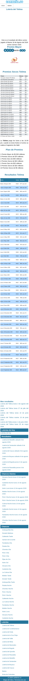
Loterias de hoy (5, 433)
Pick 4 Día (5, 553)
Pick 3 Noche (6, 595)
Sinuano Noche (7, 615)
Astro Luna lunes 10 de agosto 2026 (14, 488)
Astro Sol (5, 562)
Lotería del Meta (7, 642)
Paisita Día (5, 546)
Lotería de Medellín (8, 658)
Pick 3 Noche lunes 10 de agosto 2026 (15, 497)
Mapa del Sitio (8, 680)
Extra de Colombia (8, 674)
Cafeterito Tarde (7, 536)
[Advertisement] (14, 24)
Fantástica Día (7, 543)
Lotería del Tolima (14, 9)
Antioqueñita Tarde (8, 582)
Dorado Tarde (6, 579)
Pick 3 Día (5, 556)
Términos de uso (20, 680)
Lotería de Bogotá (8, 648)
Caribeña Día (6, 569)
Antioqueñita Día (7, 530)
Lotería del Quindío (8, 651)
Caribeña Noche (7, 618)
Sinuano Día (6, 566)
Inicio (3, 5)
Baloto (10, 5)
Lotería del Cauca (8, 668)
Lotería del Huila (7, 632)
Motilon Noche (7, 608)
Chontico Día (6, 549)
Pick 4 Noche (6, 592)
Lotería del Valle (7, 638)
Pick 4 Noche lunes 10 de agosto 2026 (15, 500)
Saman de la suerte (8, 539)
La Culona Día (7, 572)
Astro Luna (6, 611)
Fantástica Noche (8, 605)
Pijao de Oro (6, 559)
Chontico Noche (7, 588)
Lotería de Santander (9, 661)
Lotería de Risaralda (9, 655)
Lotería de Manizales (9, 645)
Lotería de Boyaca (8, 664)
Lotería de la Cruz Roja (10, 635)
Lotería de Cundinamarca (10, 629)
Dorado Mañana (7, 533)
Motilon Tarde (6, 575)
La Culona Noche (8, 602)
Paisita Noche (7, 585)
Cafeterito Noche (7, 598)
